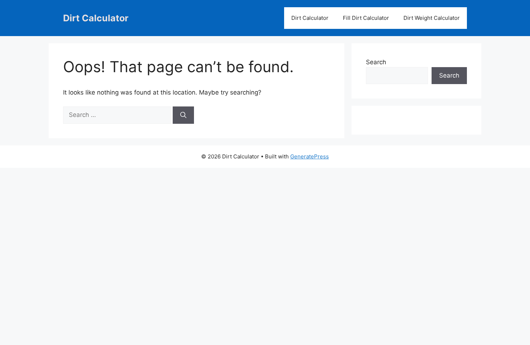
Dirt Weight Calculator (431, 17)
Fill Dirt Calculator (366, 17)
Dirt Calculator (95, 18)
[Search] (183, 115)
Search (376, 62)
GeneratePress (309, 156)
